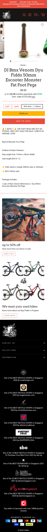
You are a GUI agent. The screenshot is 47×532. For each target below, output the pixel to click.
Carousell (19, 508)
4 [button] (17, 61)
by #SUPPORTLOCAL (25, 440)
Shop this (9, 254)
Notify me (23, 113)
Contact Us (8, 343)
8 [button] (25, 61)
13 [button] (35, 61)
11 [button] (31, 61)
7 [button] (23, 61)
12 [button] (33, 61)
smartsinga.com (27, 380)
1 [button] (10, 61)
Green (16, 106)
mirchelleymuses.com (27, 410)
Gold (7, 106)
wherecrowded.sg (27, 425)
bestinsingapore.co (27, 496)
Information (9, 357)
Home (22, 65)
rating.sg (24, 466)
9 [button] (27, 61)
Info (33, 97)
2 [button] (13, 61)
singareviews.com (27, 395)
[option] (23, 4)
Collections (9, 350)
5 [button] (19, 61)
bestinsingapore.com (27, 481)
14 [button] (37, 61)
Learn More (9, 315)
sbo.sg (39, 455)
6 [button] (21, 61)
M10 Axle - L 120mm (32, 106)
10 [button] (29, 61)
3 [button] (15, 61)
